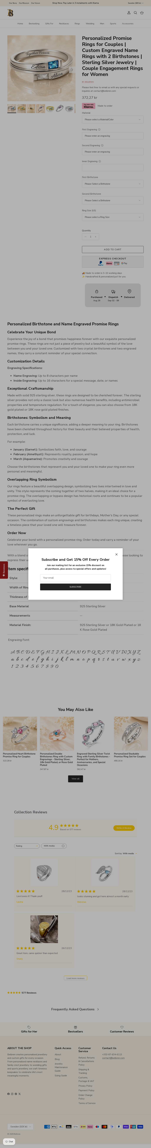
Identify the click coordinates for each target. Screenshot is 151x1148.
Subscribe (75, 587)
